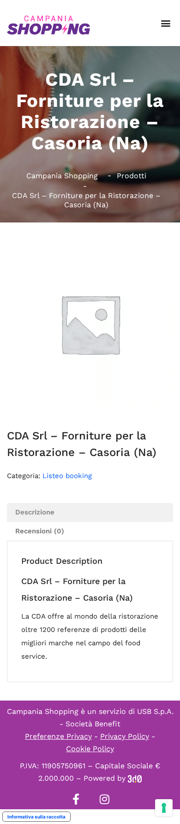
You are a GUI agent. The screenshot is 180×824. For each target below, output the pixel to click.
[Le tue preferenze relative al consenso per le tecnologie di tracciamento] (164, 808)
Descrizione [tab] (34, 512)
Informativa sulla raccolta (36, 816)
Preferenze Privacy (58, 736)
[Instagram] (104, 799)
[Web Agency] (135, 778)
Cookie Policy (90, 748)
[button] (165, 23)
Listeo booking (67, 476)
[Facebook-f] (75, 799)
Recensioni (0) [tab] (39, 531)
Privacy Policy (124, 736)
